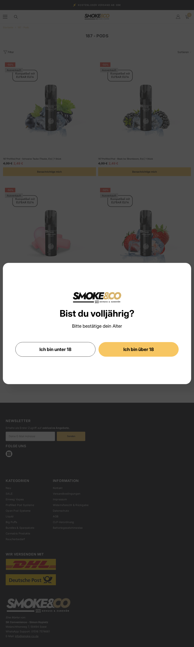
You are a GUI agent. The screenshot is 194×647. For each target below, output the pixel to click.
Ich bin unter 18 (55, 349)
